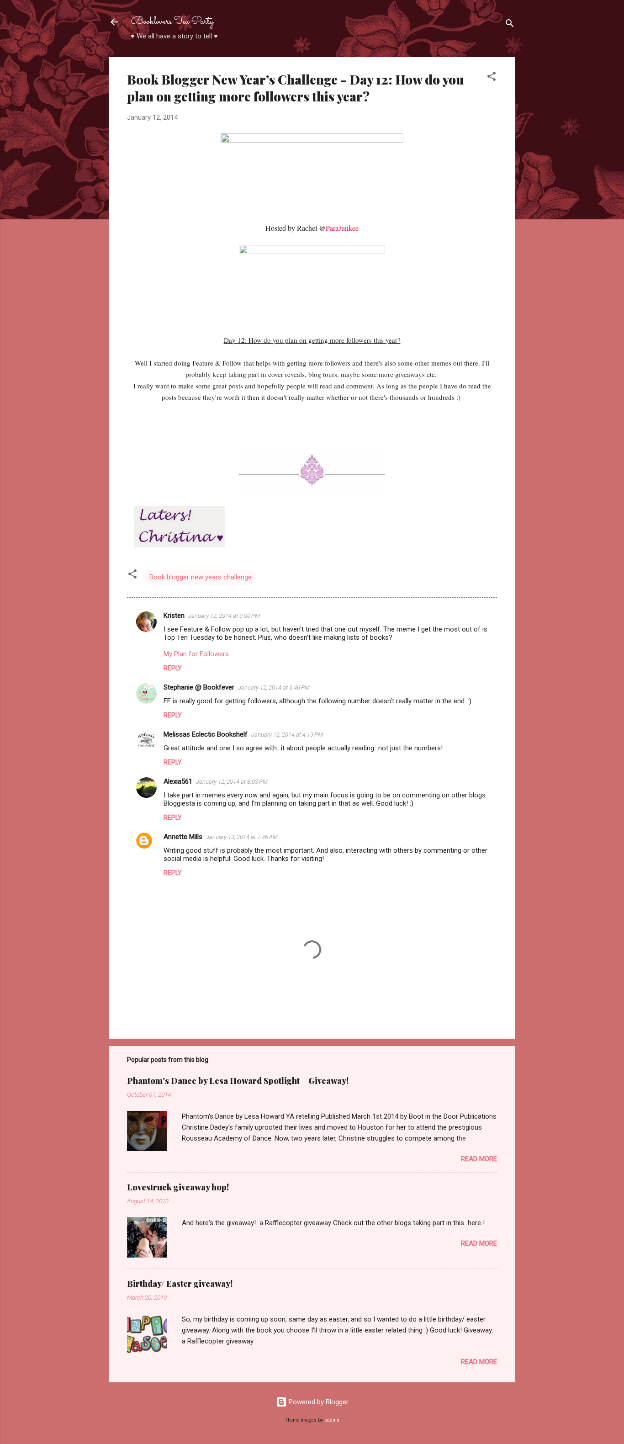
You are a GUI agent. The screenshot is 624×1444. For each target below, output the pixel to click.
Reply (173, 668)
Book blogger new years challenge (200, 577)
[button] (491, 78)
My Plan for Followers (196, 654)
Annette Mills (183, 837)
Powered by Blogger (318, 1402)
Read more (479, 1159)
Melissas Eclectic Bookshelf (206, 734)
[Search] (509, 25)
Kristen (174, 615)
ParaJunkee (342, 228)
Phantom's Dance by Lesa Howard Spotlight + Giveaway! (238, 1080)
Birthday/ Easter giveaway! (180, 1283)
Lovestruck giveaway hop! (178, 1187)
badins (331, 1420)
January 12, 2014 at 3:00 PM (224, 615)
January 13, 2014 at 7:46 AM (242, 836)
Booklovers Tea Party (172, 22)
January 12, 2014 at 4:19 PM (287, 734)
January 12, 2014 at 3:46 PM (274, 687)
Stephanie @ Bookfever (199, 687)
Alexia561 (178, 781)
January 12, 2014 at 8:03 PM (232, 781)
